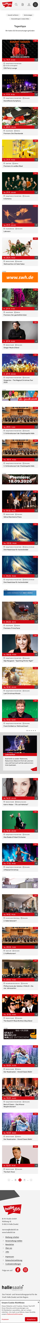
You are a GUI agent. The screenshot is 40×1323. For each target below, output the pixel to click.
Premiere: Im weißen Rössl (13, 166)
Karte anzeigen (28, 15)
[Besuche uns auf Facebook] (17, 1269)
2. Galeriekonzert (10, 921)
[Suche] (16, 4)
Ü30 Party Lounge (10, 68)
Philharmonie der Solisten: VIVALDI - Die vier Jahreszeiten (18, 987)
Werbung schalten (12, 1237)
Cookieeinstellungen (13, 1264)
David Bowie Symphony (12, 101)
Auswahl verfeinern (13, 15)
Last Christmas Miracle (12, 693)
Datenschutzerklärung (13, 1260)
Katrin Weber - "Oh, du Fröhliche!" (16, 804)
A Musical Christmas (11, 870)
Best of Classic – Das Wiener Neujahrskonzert (14, 1105)
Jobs (7, 1252)
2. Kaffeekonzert (10, 953)
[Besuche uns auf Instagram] (25, 1269)
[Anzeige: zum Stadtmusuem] (20, 1034)
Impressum (9, 1256)
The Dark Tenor (9, 1172)
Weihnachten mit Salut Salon (14, 264)
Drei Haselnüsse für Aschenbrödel (16, 550)
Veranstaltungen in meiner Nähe (20, 19)
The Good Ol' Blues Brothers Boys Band (18, 1021)
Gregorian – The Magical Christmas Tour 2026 (18, 381)
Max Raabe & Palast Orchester (15, 837)
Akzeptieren (31, 1319)
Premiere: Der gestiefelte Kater (15, 315)
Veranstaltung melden (13, 1241)
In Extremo (7, 199)
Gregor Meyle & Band (11, 348)
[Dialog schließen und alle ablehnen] (38, 1301)
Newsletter (9, 1244)
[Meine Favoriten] (23, 4)
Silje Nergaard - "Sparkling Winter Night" (18, 661)
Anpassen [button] (5, 1319)
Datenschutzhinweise (15, 1314)
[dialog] (20, 1311)
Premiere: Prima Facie (12, 628)
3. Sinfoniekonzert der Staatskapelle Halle (19, 433)
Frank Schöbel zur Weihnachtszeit (16, 726)
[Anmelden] (29, 4)
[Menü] (35, 4)
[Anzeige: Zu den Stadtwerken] (20, 277)
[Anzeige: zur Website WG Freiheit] (20, 883)
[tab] (27, 730)
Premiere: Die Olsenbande (13, 133)
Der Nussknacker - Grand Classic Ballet (18, 1072)
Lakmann (7, 231)
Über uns (8, 1248)
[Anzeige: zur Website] (20, 396)
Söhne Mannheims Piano (13, 517)
